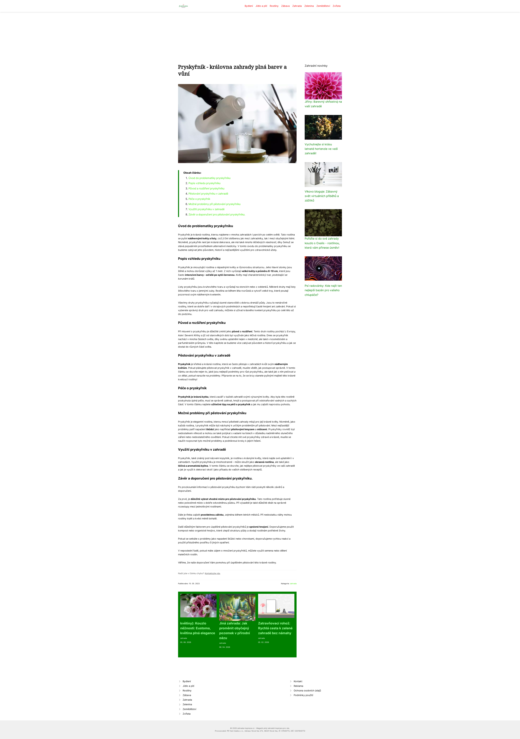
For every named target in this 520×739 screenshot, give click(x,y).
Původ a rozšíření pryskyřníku (206, 188)
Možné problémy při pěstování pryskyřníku (214, 204)
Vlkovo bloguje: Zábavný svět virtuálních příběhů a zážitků (322, 196)
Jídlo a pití (261, 5)
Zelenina (309, 5)
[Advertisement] (260, 32)
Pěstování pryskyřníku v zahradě (208, 193)
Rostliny (274, 5)
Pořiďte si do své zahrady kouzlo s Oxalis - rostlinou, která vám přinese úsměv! (322, 243)
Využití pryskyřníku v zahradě (206, 209)
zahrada (293, 584)
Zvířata (337, 5)
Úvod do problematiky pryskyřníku (209, 178)
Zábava (285, 5)
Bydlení (249, 5)
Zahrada (297, 5)
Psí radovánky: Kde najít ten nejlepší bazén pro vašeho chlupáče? (323, 290)
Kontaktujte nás (212, 573)
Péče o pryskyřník (199, 199)
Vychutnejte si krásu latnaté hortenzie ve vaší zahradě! (321, 149)
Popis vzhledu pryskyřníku (204, 183)
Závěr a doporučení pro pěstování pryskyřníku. (216, 214)
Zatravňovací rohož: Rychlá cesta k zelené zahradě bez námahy (275, 628)
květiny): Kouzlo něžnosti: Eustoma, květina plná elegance (197, 628)
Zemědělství (323, 5)
